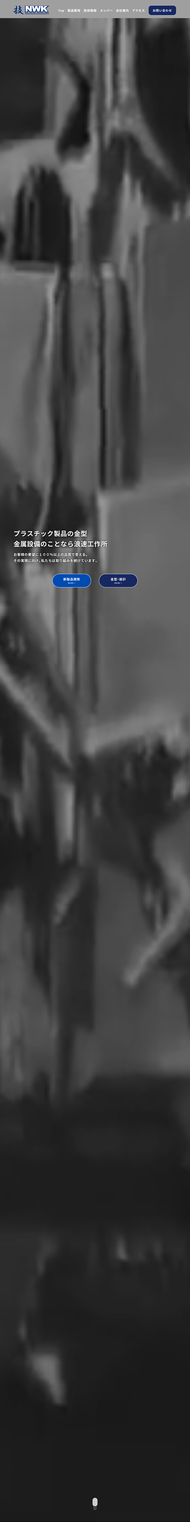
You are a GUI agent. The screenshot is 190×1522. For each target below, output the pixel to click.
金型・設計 (118, 580)
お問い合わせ (162, 10)
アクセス (138, 10)
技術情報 (90, 10)
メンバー (106, 10)
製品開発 (74, 10)
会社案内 (122, 10)
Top (61, 10)
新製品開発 (71, 580)
